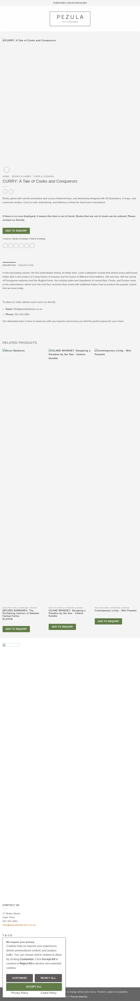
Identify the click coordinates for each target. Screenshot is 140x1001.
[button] (4, 19)
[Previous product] (11, 191)
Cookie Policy (49, 993)
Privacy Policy (20, 993)
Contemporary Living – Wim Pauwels (116, 610)
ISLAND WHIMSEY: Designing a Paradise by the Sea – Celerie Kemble (67, 613)
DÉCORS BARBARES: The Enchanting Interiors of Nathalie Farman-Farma (21, 613)
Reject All (48, 978)
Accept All (34, 986)
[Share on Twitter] (16, 245)
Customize (19, 978)
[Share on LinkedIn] (32, 245)
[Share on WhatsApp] (5, 245)
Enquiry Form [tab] (25, 265)
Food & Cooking (44, 176)
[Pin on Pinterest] (26, 245)
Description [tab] (9, 265)
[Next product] (5, 191)
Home (6, 176)
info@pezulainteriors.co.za (19, 925)
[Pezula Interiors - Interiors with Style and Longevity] (70, 19)
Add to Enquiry (16, 230)
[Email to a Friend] (21, 245)
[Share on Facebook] (10, 245)
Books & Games (21, 176)
